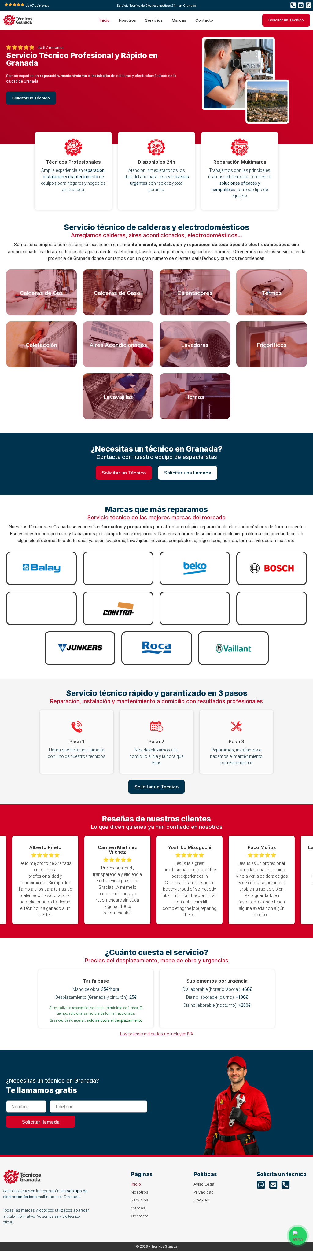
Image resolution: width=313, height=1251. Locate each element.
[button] (275, 880)
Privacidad (203, 1192)
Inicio (105, 20)
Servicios (154, 20)
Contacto (204, 20)
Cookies (201, 1199)
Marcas (179, 20)
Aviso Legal (204, 1184)
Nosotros (127, 20)
